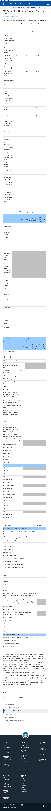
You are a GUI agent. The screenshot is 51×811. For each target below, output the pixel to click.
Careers (16, 805)
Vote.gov (23, 798)
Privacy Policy (5, 804)
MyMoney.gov (24, 785)
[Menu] (48, 4)
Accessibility (21, 805)
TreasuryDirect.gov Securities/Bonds (7, 787)
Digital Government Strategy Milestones (14, 720)
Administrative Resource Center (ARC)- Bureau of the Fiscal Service (42, 749)
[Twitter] (43, 806)
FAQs (8, 805)
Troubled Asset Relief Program (11, 717)
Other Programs (8, 724)
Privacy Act (5, 777)
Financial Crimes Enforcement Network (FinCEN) (7, 756)
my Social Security (25, 796)
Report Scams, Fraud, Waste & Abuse (24, 755)
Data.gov (23, 787)
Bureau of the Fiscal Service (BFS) (7, 751)
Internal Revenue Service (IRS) (7, 760)
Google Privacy (12, 804)
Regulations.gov (24, 791)
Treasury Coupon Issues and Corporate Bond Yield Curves (18, 701)
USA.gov (23, 778)
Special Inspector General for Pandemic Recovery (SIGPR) (25, 761)
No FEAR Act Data (7, 794)
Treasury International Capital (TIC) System (15, 698)
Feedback (12, 805)
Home (4, 7)
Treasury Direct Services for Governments (42, 754)
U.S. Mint (5, 768)
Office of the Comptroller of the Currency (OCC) (7, 764)
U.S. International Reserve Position (20, 7)
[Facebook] (46, 806)
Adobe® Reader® (14, 807)
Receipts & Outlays (9, 704)
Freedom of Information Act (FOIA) (6, 791)
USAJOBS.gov (24, 780)
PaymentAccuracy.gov (25, 793)
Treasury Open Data (9, 714)
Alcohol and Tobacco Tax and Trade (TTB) (6, 744)
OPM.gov (23, 783)
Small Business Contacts (6, 780)
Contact (25, 805)
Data (5, 693)
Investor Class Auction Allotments (12, 707)
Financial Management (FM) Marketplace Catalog (43, 759)
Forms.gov (23, 789)
